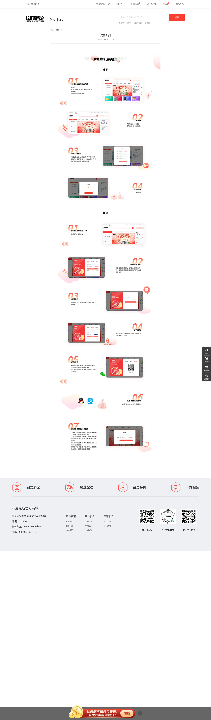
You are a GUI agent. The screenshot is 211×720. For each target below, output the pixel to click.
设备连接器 (137, 23)
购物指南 (69, 530)
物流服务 (88, 526)
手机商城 (88, 522)
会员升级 (69, 526)
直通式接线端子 (125, 23)
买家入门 (69, 522)
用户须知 (107, 526)
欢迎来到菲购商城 (32, 4)
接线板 (147, 23)
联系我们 (107, 522)
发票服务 (88, 530)
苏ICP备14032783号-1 (24, 532)
